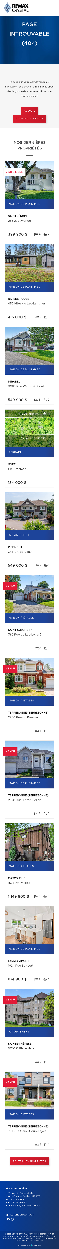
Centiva (36, 1245)
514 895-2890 (19, 1202)
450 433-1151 (17, 1199)
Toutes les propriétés (29, 1161)
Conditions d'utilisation (44, 1238)
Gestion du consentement (30, 1240)
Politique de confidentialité (17, 1238)
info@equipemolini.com (27, 1206)
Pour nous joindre (29, 119)
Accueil (29, 111)
